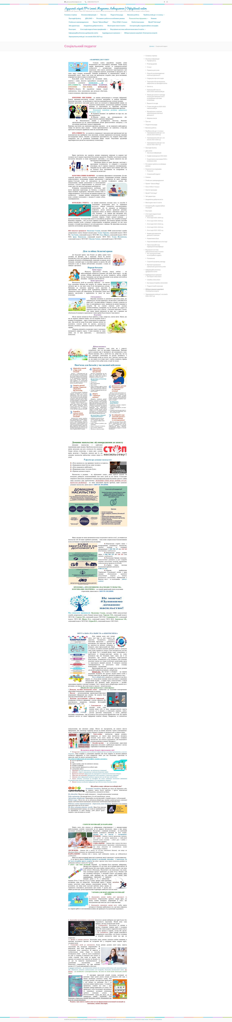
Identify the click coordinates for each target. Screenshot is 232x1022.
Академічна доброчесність (93, 25)
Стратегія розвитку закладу (156, 261)
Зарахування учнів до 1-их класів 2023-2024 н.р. (156, 133)
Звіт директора (74, 25)
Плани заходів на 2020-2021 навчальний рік (156, 107)
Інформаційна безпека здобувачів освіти (83, 33)
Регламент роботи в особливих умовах (110, 18)
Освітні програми (137, 22)
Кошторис (72, 29)
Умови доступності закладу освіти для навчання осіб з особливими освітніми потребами (156, 97)
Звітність (150, 86)
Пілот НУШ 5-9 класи (120, 22)
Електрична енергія (140, 33)
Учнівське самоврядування (78, 22)
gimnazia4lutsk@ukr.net (73, 2)
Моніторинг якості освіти (116, 25)
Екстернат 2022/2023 (154, 276)
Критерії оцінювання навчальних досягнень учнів (156, 265)
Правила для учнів (153, 70)
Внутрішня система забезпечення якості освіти (127, 29)
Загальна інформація (154, 153)
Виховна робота (133, 15)
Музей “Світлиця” (154, 22)
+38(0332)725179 (93, 2)
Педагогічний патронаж (155, 286)
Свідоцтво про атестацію (155, 78)
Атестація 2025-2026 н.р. (155, 217)
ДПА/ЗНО (88, 18)
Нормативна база (153, 238)
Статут (149, 67)
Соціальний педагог (153, 174)
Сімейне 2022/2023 (153, 280)
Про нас (103, 15)
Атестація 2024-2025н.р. (155, 221)
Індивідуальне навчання (111, 33)
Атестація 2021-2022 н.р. (155, 230)
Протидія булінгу (75, 18)
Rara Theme (145, 1019)
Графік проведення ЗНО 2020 (157, 156)
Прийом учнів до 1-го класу (153, 15)
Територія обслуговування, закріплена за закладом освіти (157, 82)
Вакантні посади (152, 103)
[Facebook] (164, 2)
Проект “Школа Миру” (100, 22)
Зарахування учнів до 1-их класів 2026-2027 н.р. (86, 36)
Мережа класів (152, 118)
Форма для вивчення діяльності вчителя (154, 234)
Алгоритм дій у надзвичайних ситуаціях (144, 25)
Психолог (150, 171)
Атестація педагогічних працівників (93, 29)
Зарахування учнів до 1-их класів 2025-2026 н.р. (156, 138)
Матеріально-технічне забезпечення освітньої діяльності (155, 113)
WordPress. (158, 1019)
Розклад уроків (152, 64)
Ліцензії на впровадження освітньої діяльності (155, 74)
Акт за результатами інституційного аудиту (154, 254)
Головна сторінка (70, 15)
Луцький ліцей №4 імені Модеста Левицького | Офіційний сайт (105, 8)
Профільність (151, 60)
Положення (151, 258)
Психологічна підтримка (138, 18)
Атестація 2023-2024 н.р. (155, 224)
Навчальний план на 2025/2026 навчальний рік (155, 90)
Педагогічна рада (117, 15)
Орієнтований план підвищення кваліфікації (155, 245)
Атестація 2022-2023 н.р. (155, 227)
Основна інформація (88, 15)
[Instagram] (167, 2)
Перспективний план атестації (157, 241)
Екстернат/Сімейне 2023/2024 (157, 283)
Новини (154, 18)
